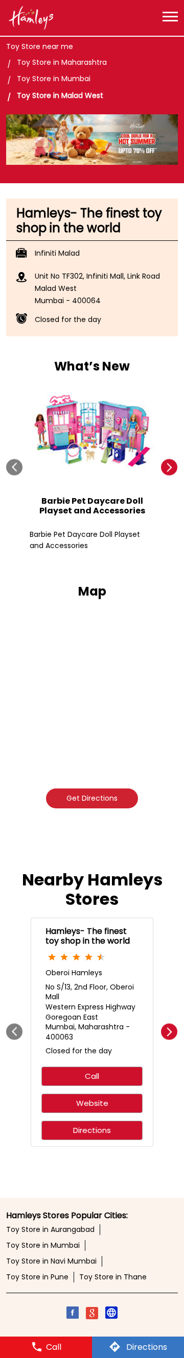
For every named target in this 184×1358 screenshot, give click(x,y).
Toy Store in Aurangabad (50, 1229)
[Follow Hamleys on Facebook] (72, 1314)
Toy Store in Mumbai (43, 1245)
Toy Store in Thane (113, 1277)
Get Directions (92, 798)
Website (92, 1103)
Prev (14, 467)
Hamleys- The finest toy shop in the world (87, 935)
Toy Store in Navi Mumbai (51, 1261)
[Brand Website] (111, 1314)
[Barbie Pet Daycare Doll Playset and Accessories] (92, 432)
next (169, 467)
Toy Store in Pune (37, 1277)
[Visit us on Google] (92, 1314)
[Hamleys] (30, 18)
